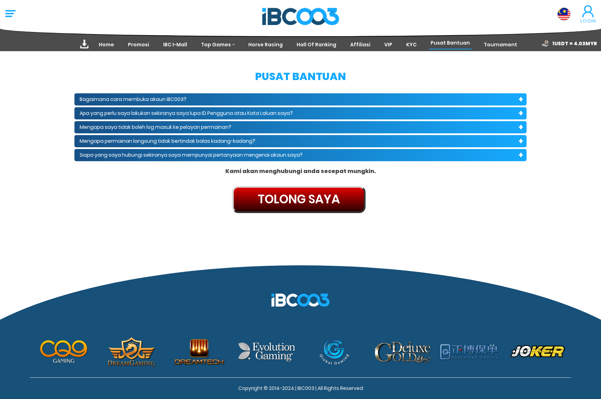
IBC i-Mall (175, 44)
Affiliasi (360, 44)
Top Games (216, 44)
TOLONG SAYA (299, 199)
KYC (411, 44)
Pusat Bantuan (450, 42)
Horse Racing (265, 44)
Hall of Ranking (316, 44)
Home (106, 44)
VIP (388, 44)
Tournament (500, 44)
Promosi (138, 44)
